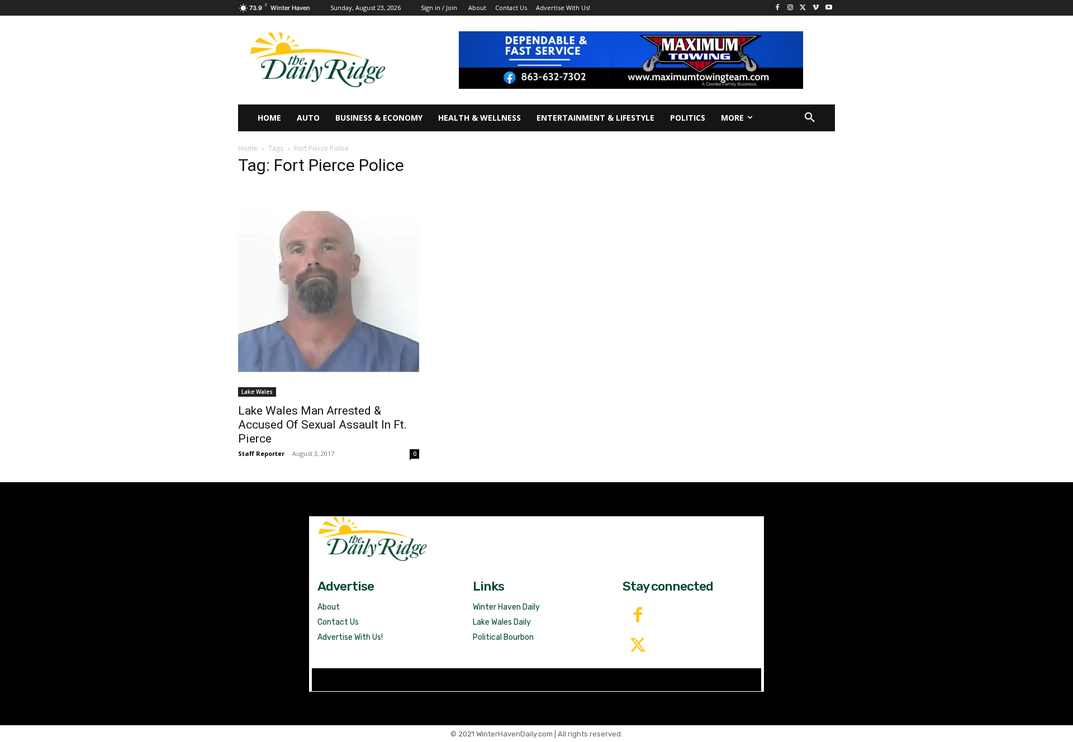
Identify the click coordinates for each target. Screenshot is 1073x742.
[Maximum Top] (638, 59)
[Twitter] (638, 646)
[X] (803, 8)
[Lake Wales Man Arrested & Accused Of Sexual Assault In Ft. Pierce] (328, 292)
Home (248, 148)
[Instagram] (790, 8)
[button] (809, 117)
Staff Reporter (261, 453)
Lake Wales (257, 392)
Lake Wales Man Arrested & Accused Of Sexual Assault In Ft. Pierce (322, 424)
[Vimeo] (815, 8)
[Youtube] (828, 8)
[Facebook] (777, 8)
